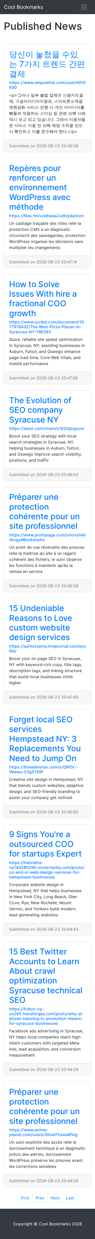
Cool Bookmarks (23, 7)
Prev (40, 1197)
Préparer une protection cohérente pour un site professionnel (44, 511)
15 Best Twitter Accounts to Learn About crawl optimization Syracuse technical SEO (45, 976)
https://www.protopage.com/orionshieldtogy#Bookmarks (47, 537)
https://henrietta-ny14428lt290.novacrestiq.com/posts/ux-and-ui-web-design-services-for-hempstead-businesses (46, 870)
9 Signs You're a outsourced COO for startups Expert (45, 844)
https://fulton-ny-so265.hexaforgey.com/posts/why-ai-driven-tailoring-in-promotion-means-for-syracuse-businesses (46, 1016)
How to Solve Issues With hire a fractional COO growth (43, 298)
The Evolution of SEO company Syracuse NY (40, 410)
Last (70, 1197)
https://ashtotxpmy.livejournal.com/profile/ (47, 648)
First (25, 1197)
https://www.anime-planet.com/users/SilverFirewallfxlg (43, 1132)
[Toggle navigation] (84, 7)
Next (55, 1197)
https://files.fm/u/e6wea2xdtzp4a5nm (46, 215)
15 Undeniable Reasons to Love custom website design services (40, 622)
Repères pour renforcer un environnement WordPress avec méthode (39, 187)
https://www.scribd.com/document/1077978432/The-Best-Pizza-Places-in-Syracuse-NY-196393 (46, 326)
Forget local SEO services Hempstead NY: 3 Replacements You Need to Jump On (45, 738)
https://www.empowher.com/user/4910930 (47, 85)
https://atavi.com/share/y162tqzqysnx (46, 428)
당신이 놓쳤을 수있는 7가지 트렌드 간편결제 (47, 64)
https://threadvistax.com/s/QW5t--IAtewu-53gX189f (43, 769)
